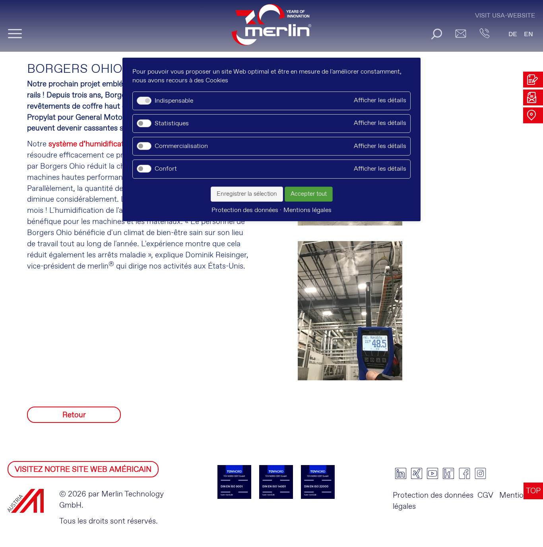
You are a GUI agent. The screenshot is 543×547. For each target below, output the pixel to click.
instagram (480, 473)
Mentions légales (307, 210)
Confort (166, 169)
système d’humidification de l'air (103, 144)
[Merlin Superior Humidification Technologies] (271, 28)
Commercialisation (181, 146)
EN (528, 34)
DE (512, 34)
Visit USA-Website (505, 16)
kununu (448, 473)
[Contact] (484, 33)
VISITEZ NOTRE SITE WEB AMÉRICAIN (83, 470)
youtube (432, 473)
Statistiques (172, 123)
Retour (74, 415)
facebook (464, 473)
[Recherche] (436, 34)
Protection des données (433, 495)
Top (533, 491)
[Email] (460, 33)
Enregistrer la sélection (247, 194)
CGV (485, 495)
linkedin (401, 473)
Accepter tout (309, 194)
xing (417, 473)
